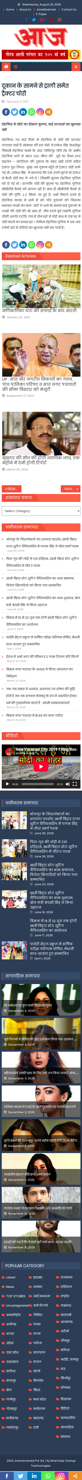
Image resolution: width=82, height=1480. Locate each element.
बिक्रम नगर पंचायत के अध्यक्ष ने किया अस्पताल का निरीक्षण (39, 672)
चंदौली (65, 1331)
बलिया (65, 1350)
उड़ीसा (10, 1343)
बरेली (36, 1371)
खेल (9, 1390)
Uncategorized (17, 1305)
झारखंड (37, 1277)
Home (10, 9)
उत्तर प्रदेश (12, 1352)
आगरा (10, 1333)
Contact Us (69, 9)
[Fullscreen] (75, 784)
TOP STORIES (15, 1296)
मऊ (63, 1369)
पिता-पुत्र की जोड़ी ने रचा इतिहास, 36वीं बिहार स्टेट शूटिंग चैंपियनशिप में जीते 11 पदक (42, 562)
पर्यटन (37, 1343)
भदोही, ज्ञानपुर (70, 1359)
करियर (11, 1371)
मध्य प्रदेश (39, 1399)
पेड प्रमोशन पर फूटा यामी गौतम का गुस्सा (28, 1005)
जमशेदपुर (12, 1427)
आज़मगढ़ (67, 1322)
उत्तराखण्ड (12, 1362)
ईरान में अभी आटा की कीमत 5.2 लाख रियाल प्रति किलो (42, 657)
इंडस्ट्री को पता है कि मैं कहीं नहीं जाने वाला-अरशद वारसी (37, 1242)
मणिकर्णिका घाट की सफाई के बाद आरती (39, 310)
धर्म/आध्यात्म (41, 1296)
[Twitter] (14, 112)
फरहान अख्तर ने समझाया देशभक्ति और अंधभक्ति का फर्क (38, 1208)
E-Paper (41, 14)
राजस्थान (66, 1277)
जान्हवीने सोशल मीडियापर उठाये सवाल (27, 1174)
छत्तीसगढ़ (12, 1418)
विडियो (65, 1408)
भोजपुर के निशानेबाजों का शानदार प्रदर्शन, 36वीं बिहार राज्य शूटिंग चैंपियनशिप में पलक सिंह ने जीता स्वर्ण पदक (42, 543)
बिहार (36, 1390)
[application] (41, 766)
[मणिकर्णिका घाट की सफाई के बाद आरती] (41, 286)
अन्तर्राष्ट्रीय (13, 1315)
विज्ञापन (66, 1399)
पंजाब (36, 1324)
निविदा (37, 1315)
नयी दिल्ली (40, 1305)
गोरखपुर (11, 1409)
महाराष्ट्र (38, 1418)
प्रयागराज (39, 1352)
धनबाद (37, 1287)
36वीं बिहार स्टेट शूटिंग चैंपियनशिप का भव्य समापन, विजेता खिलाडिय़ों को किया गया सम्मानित (40, 582)
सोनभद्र (65, 1387)
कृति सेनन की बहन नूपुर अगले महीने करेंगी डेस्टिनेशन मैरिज (40, 1141)
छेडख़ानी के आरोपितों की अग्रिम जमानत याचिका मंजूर (14, 489)
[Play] (7, 784)
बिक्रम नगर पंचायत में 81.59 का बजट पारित (34, 715)
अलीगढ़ (11, 1324)
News (10, 1287)
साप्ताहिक (67, 1427)
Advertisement (46, 9)
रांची (35, 1427)
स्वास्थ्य (65, 1436)
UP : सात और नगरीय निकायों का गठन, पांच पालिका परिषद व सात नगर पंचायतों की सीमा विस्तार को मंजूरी (39, 384)
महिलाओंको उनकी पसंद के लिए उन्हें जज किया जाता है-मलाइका (42, 1073)
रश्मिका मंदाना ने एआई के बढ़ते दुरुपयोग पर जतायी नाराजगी (40, 1107)
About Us (25, 9)
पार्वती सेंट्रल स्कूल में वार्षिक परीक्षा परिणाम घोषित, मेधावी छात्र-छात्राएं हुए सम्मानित (43, 640)
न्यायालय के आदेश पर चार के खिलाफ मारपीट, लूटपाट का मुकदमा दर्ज (72, 489)
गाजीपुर (11, 1399)
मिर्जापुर (66, 1378)
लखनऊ (66, 1305)
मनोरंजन (39, 1409)
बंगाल (37, 1362)
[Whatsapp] (31, 112)
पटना (36, 1333)
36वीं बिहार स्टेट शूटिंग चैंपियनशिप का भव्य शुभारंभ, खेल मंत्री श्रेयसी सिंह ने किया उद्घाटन (43, 601)
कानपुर (11, 1380)
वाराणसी (66, 1315)
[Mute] (68, 784)
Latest (11, 1277)
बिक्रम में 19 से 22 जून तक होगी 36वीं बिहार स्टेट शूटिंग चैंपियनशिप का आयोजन (41, 621)
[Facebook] (6, 112)
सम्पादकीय (68, 1418)
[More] (48, 112)
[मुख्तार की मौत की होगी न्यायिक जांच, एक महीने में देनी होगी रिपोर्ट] (41, 433)
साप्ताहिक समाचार (22, 976)
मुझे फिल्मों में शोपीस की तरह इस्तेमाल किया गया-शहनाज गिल (41, 1039)
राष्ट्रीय (65, 1296)
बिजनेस (38, 1380)
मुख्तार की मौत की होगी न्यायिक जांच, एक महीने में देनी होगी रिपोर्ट (41, 460)
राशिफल (66, 1287)
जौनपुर (65, 1340)
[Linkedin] (23, 112)
